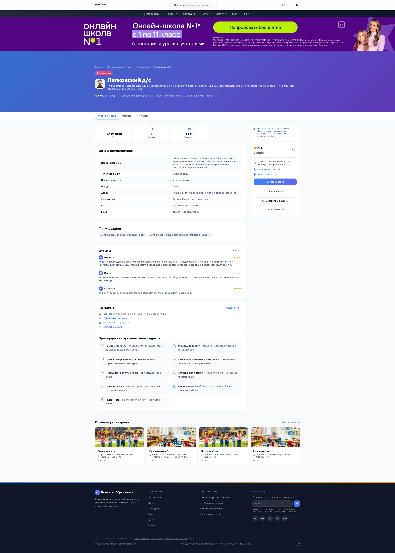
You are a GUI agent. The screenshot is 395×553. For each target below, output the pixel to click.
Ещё (246, 13)
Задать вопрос (275, 191)
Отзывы (126, 115)
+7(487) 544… (114, 318)
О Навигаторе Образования (215, 497)
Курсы (235, 13)
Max (277, 518)
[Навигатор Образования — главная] (100, 5)
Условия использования (176, 538)
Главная (99, 67)
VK (255, 518)
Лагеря (220, 13)
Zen (285, 518)
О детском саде (107, 115)
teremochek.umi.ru (112, 327)
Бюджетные (143, 67)
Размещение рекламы (212, 508)
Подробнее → (234, 307)
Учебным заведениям (211, 503)
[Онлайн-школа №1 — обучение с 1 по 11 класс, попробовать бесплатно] (197, 34)
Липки (130, 67)
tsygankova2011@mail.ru (115, 322)
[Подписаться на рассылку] (297, 503)
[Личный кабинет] (297, 5)
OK (262, 518)
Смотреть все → (291, 422)
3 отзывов (259, 152)
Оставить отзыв (275, 182)
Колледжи (189, 13)
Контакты (142, 115)
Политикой (291, 511)
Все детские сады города (199, 95)
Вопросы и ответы (210, 514)
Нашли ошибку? (277, 209)
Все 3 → (237, 250)
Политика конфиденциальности (148, 538)
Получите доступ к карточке (271, 131)
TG (270, 518)
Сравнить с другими (277, 201)
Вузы (205, 13)
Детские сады (151, 13)
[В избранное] (294, 150)
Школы (171, 13)
